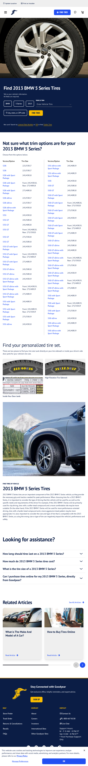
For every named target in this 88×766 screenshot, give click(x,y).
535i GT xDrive (8, 269)
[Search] (75, 12)
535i (4, 215)
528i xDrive (7, 198)
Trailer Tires (48, 124)
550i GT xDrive (53, 240)
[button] (22, 633)
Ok (64, 761)
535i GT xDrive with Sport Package (10, 280)
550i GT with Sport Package (55, 196)
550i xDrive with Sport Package (54, 324)
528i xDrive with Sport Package (9, 209)
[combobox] (8, 104)
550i (49, 181)
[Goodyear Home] (14, 12)
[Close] (84, 750)
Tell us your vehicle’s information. (15, 94)
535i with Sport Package (9, 302)
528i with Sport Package (9, 176)
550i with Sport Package (54, 296)
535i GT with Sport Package (10, 247)
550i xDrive (52, 318)
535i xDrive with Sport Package (54, 167)
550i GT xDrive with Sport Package (55, 251)
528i (4, 166)
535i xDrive (7, 324)
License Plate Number (25, 124)
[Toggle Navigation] (5, 12)
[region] (44, 756)
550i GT (51, 185)
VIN (37, 124)
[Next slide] (82, 665)
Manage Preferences (20, 761)
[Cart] (82, 12)
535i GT (6, 220)
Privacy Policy (22, 756)
